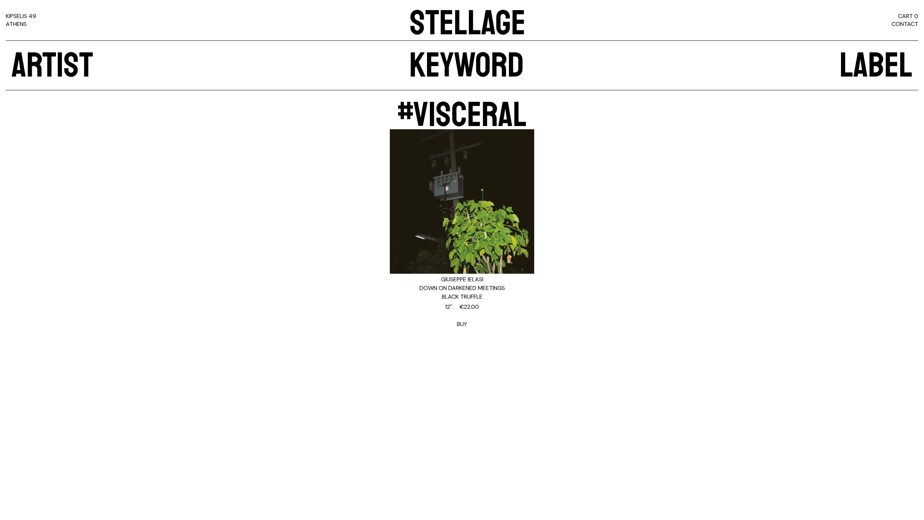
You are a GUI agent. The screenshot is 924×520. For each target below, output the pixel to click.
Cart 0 (908, 16)
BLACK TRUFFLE (462, 296)
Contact (905, 24)
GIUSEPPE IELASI (462, 279)
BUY (462, 315)
